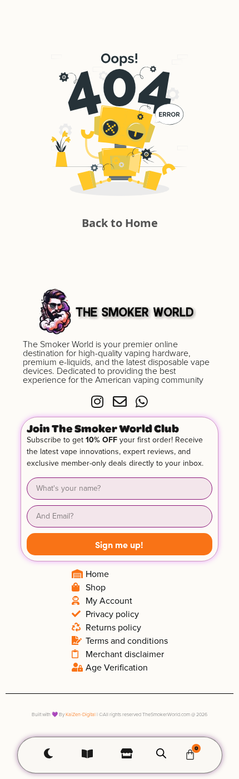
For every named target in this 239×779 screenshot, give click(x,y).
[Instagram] (97, 401)
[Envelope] (120, 401)
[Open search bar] (161, 753)
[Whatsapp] (142, 401)
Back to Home (120, 222)
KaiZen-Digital (81, 714)
